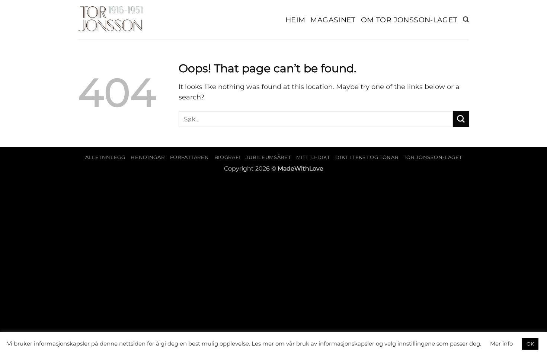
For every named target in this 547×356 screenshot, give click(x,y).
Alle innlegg (105, 157)
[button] (466, 19)
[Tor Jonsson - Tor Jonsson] (110, 19)
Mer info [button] (501, 343)
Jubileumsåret (268, 157)
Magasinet (333, 19)
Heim (295, 19)
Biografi (227, 157)
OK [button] (530, 344)
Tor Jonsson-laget (433, 157)
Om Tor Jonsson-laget (409, 19)
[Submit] (461, 119)
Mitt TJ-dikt (313, 157)
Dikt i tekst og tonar (366, 157)
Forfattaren (189, 157)
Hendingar (147, 157)
